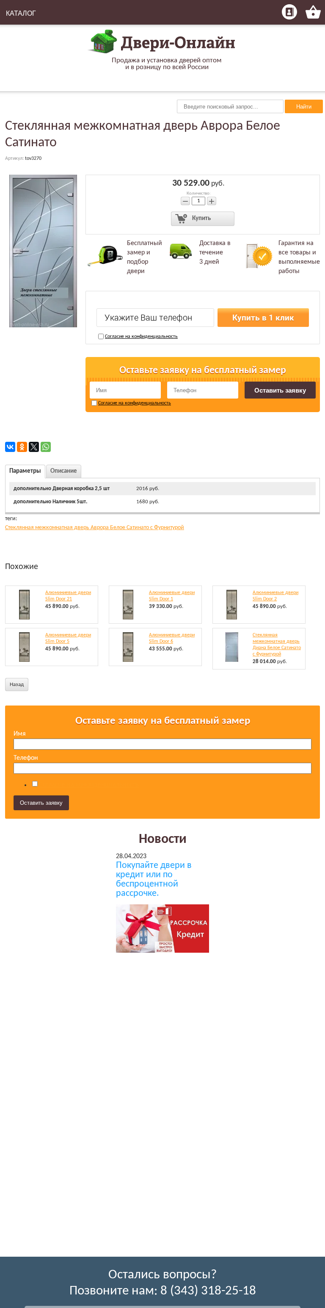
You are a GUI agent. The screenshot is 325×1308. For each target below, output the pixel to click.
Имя (20, 734)
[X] (34, 447)
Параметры (25, 471)
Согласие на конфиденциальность (141, 336)
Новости (163, 839)
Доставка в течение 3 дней (215, 252)
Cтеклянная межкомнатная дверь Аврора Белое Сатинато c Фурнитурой (94, 527)
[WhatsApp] (46, 447)
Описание (63, 471)
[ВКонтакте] (10, 447)
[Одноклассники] (22, 447)
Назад (17, 684)
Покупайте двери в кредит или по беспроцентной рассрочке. (154, 879)
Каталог (21, 13)
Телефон (26, 758)
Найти (303, 106)
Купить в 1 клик (263, 318)
